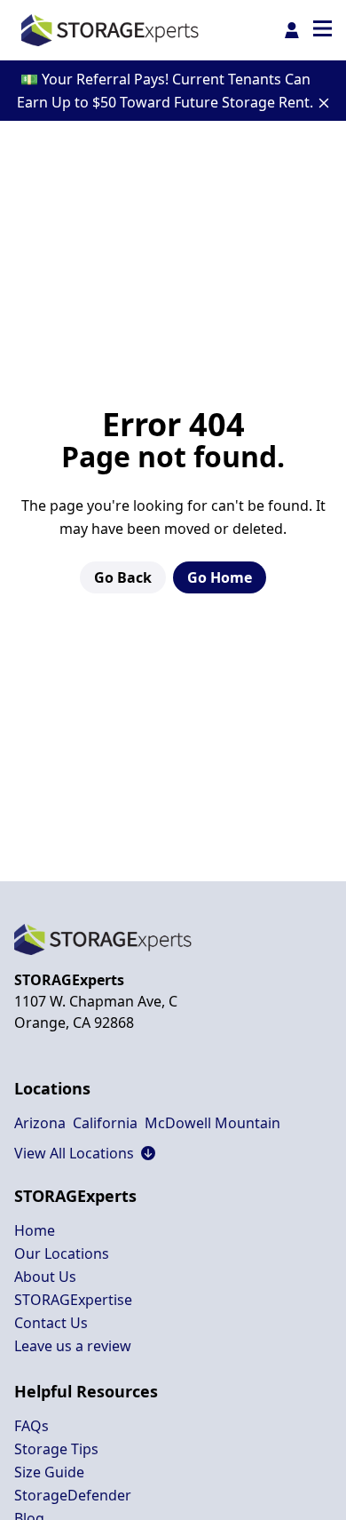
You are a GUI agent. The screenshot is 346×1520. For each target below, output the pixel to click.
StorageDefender (72, 1495)
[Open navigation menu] (322, 30)
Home (34, 1230)
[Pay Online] (292, 30)
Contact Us (51, 1323)
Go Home (219, 577)
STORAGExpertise (73, 1299)
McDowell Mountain (212, 1123)
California (105, 1123)
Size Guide (49, 1472)
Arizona (40, 1123)
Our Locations (61, 1253)
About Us (45, 1276)
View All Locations (84, 1153)
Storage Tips (56, 1449)
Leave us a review (72, 1346)
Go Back (123, 577)
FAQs (31, 1426)
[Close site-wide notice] (323, 103)
